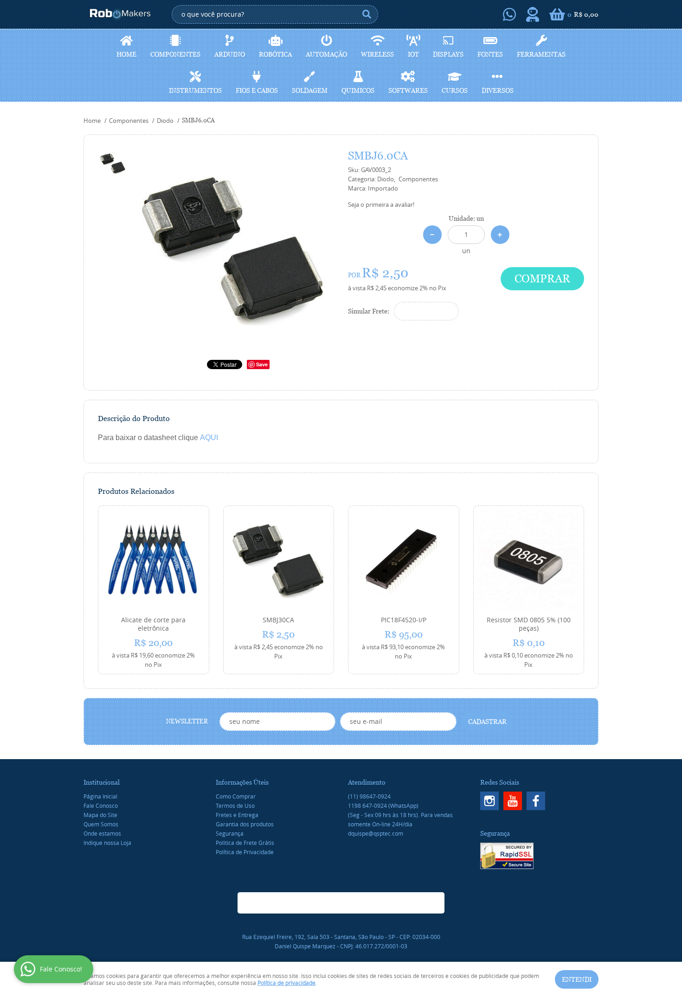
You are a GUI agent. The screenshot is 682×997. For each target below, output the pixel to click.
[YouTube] (512, 801)
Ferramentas (541, 54)
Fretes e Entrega (237, 814)
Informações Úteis (242, 782)
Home (126, 54)
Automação (326, 54)
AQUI (209, 437)
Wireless (377, 54)
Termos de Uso (235, 805)
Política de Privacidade (245, 852)
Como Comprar (236, 796)
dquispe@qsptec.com (375, 833)
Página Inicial (100, 796)
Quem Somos (101, 824)
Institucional (102, 782)
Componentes (175, 54)
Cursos (455, 90)
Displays (448, 54)
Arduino (229, 54)
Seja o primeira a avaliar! (381, 204)
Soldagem (310, 90)
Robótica (275, 54)
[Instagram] (489, 801)
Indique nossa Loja (107, 842)
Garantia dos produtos (245, 824)
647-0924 (383, 805)
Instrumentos (195, 90)
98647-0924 (369, 796)
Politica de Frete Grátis (245, 842)
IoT (413, 54)
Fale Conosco (101, 805)
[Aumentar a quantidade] (500, 234)
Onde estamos (102, 833)
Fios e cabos (257, 90)
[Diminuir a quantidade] (432, 234)
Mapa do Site (100, 814)
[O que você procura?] (366, 14)
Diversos (498, 90)
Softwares (408, 90)
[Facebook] (536, 801)
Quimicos (357, 90)
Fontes (490, 54)
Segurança (230, 833)
